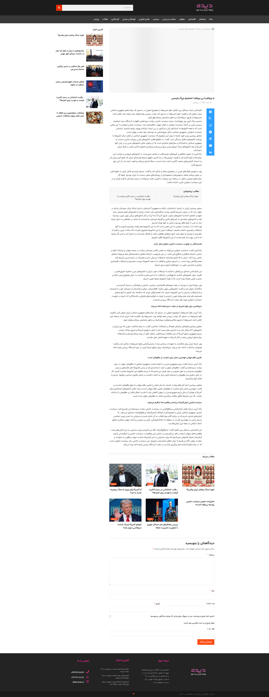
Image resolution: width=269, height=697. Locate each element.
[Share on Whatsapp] (210, 125)
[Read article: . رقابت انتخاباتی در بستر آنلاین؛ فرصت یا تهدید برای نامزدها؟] (162, 475)
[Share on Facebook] (210, 111)
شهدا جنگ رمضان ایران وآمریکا (185, 196)
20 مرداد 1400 (206, 102)
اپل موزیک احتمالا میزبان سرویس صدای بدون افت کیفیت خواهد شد (115, 683)
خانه (211, 19)
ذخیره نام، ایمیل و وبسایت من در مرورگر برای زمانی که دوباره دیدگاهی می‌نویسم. (182, 616)
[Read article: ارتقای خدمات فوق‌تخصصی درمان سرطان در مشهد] (94, 86)
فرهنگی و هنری (128, 19)
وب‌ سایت (210, 603)
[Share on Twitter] (210, 118)
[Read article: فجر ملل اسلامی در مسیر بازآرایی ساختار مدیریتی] (94, 71)
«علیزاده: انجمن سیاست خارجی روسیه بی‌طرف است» (200, 503)
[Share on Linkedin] (210, 152)
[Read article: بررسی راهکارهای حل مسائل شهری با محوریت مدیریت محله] (162, 510)
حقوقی (182, 19)
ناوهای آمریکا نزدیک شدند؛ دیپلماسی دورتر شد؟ (129, 526)
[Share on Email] (210, 145)
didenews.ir (78, 682)
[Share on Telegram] (210, 132)
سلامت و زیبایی (169, 19)
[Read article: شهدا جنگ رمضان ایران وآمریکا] (198, 475)
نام (212, 590)
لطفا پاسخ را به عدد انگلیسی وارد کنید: (199, 623)
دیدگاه (210, 554)
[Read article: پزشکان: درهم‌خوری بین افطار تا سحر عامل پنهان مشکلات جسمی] (94, 118)
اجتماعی (202, 19)
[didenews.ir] (87, 681)
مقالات (105, 19)
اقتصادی (191, 19)
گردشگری (115, 19)
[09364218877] (87, 671)
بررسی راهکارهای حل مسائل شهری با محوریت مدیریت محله (162, 526)
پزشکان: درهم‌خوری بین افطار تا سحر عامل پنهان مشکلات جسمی (70, 114)
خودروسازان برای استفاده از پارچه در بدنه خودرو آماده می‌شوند (115, 676)
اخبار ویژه (114, 519)
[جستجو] (59, 8)
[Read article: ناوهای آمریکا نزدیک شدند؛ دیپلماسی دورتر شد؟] (125, 510)
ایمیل (157, 603)
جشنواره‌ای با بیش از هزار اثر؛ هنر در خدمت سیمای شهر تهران (70, 52)
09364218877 (77, 672)
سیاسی (156, 19)
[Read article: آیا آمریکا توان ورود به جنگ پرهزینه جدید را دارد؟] (125, 475)
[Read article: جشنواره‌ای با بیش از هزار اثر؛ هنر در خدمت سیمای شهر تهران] (94, 55)
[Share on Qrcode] (210, 138)
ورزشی (96, 19)
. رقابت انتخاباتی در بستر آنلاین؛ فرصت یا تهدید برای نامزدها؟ (163, 491)
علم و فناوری (144, 19)
